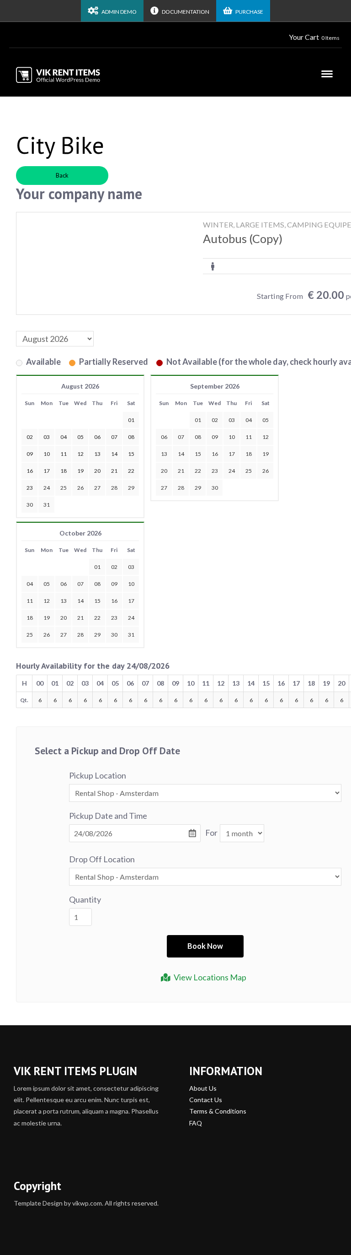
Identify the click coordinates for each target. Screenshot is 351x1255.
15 (198, 453)
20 (164, 470)
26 (80, 487)
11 (248, 436)
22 (198, 470)
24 (46, 487)
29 (131, 487)
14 (181, 453)
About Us (203, 1088)
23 (215, 470)
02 (215, 420)
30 (30, 504)
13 (164, 453)
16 (215, 453)
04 (248, 420)
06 (164, 436)
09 (215, 436)
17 (232, 453)
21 (181, 470)
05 (265, 420)
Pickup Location (97, 775)
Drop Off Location (102, 859)
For (211, 833)
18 (248, 453)
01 (198, 420)
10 (232, 436)
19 (265, 453)
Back (62, 175)
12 (265, 436)
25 (63, 487)
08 (198, 436)
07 (181, 436)
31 (46, 504)
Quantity (85, 899)
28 (114, 487)
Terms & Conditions (217, 1111)
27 (97, 487)
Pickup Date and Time (108, 816)
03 (232, 420)
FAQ (195, 1123)
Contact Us (205, 1100)
